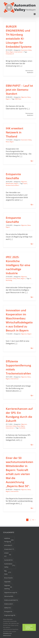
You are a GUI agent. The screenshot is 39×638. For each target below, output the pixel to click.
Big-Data (7, 572)
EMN (7, 608)
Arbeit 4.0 (7, 554)
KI (13, 54)
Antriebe (8, 545)
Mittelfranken (10, 183)
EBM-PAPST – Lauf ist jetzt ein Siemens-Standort (19, 90)
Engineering (9, 615)
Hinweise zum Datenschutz (7, 634)
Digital (7, 582)
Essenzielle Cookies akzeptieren (29, 627)
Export (25, 183)
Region (12, 52)
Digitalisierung (10, 592)
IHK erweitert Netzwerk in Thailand (14, 132)
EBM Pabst (18, 99)
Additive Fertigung (8, 539)
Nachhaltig (9, 280)
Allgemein (24, 97)
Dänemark (8, 596)
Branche (8, 578)
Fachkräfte (22, 428)
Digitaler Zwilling (8, 587)
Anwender (9, 549)
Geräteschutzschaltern (12, 185)
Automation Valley (26, 50)
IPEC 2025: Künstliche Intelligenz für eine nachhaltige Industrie (18, 265)
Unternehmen (18, 52)
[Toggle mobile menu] (35, 14)
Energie (8, 611)
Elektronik (8, 604)
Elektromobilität (11, 600)
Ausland (8, 560)
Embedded (9, 54)
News (7, 52)
